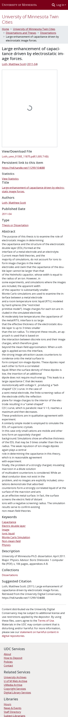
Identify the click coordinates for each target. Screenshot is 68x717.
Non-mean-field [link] (11, 541)
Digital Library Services (17, 692)
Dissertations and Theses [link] (21, 33)
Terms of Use (46, 620)
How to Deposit (13, 658)
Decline (20, 712)
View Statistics (10, 178)
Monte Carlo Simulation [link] (16, 537)
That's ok (8, 712)
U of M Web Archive (15, 681)
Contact (8, 665)
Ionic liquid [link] (8, 533)
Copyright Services (15, 688)
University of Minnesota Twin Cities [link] (34, 29)
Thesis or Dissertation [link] (15, 225)
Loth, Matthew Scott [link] (14, 64)
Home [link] (5, 29)
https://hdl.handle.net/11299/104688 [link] (23, 168)
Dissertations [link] (48, 33)
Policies (8, 662)
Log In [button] (60, 5)
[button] (19, 5)
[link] (34, 156)
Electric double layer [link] (14, 526)
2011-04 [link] (32, 64)
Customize (33, 712)
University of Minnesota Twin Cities (30, 19)
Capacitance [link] (9, 522)
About (7, 654)
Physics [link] (6, 545)
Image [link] (5, 529)
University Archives (15, 677)
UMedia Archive (13, 685)
